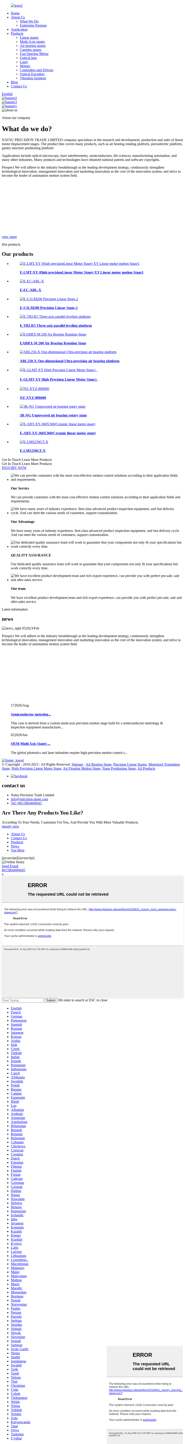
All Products (146, 768)
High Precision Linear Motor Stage (36, 768)
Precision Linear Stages (130, 764)
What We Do (29, 21)
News (15, 846)
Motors (25, 66)
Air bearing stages (33, 46)
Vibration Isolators (33, 78)
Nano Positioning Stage (119, 768)
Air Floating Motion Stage (81, 768)
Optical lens (28, 58)
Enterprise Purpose (33, 25)
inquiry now (10, 826)
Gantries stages (30, 50)
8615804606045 (13, 870)
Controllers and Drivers (36, 70)
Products (17, 33)
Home (15, 13)
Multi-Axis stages (32, 41)
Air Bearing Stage (98, 764)
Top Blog (17, 850)
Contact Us (19, 86)
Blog (14, 82)
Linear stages (29, 37)
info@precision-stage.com (29, 799)
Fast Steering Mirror (34, 54)
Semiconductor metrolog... (31, 714)
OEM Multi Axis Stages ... (30, 744)
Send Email (10, 866)
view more (9, 237)
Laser (24, 62)
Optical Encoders (32, 74)
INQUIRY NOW (14, 468)
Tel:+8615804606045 (26, 803)
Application (19, 29)
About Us (18, 17)
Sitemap (77, 764)
